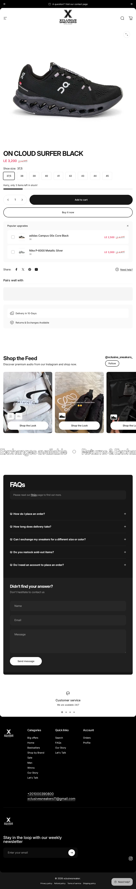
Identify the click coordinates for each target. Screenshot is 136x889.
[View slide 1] (62, 712)
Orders (87, 737)
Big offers (32, 737)
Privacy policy (46, 883)
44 (95, 175)
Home (30, 742)
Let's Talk (32, 777)
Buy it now (68, 212)
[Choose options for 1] (10, 416)
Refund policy (60, 883)
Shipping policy (89, 883)
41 (58, 175)
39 (34, 175)
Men (29, 762)
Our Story (32, 772)
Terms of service (74, 883)
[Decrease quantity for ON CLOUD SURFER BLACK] (7, 200)
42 (70, 175)
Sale (29, 757)
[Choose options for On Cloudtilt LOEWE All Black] (62, 416)
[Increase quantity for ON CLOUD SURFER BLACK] (23, 200)
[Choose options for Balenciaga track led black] (113, 416)
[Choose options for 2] (19, 416)
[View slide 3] (70, 712)
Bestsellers (33, 747)
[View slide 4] (74, 712)
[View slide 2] (66, 712)
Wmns (31, 767)
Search (59, 737)
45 (107, 175)
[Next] (131, 4)
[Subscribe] (71, 852)
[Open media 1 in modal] (126, 34)
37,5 (9, 175)
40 (46, 175)
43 (82, 175)
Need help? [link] (126, 269)
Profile (86, 742)
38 (21, 175)
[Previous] (4, 4)
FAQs (34, 494)
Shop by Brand (35, 752)
